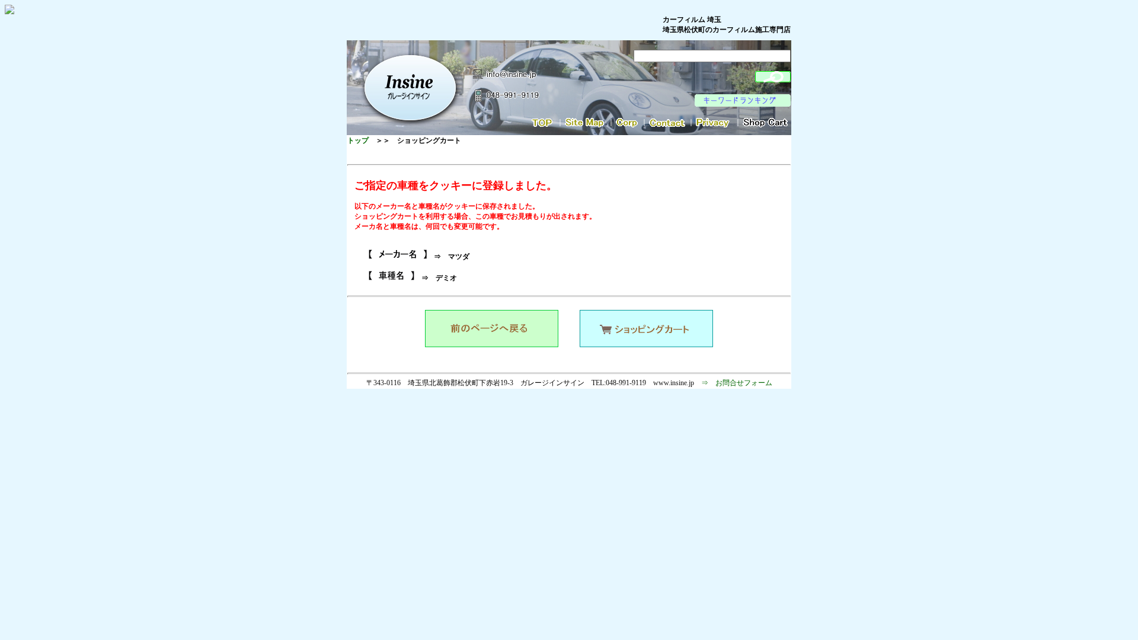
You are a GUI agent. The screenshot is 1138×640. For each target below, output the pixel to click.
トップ (358, 140)
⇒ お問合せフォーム (736, 383)
